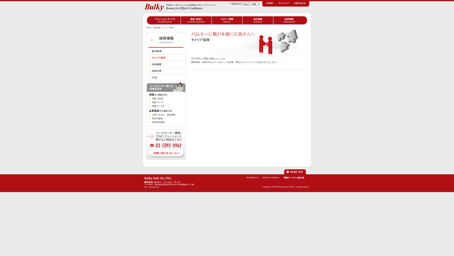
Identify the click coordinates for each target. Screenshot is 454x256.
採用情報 (157, 28)
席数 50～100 (158, 106)
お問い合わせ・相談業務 (163, 115)
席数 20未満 (157, 98)
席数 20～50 (157, 102)
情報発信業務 (158, 122)
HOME (148, 28)
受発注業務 (157, 118)
